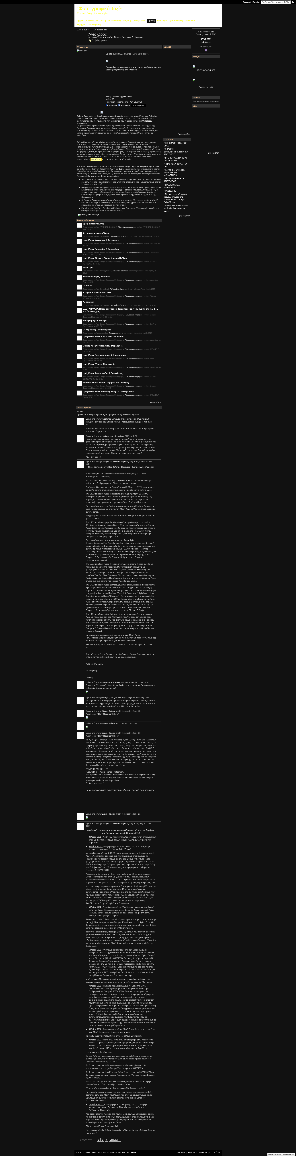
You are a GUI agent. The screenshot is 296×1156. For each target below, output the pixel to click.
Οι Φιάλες (87, 286)
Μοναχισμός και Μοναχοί (95, 320)
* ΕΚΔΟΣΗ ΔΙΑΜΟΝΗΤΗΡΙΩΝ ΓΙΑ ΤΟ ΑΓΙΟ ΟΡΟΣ (176, 152)
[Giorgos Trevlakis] (169, 122)
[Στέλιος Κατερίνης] (197, 112)
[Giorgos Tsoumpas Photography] (82, 41)
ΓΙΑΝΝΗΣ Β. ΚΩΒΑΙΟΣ (111, 682)
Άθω (91, 121)
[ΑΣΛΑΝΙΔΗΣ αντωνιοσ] (205, 129)
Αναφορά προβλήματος (197, 1152)
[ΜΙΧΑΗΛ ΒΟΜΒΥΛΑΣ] (169, 73)
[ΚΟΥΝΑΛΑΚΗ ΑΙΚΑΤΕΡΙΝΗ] (205, 112)
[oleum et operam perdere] (213, 112)
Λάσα (138, 118)
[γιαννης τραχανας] (177, 97)
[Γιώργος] (177, 130)
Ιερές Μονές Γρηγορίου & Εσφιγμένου (101, 249)
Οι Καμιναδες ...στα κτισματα (97, 330)
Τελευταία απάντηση (125, 227)
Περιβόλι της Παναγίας (122, 96)
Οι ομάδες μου (100, 30)
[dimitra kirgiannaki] (169, 113)
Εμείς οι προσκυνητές (93, 224)
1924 (121, 169)
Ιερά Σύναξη (96, 159)
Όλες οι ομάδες (83, 30)
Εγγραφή (247, 2)
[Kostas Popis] (177, 64)
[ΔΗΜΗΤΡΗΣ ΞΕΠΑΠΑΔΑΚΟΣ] (197, 129)
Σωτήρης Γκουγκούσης (111, 698)
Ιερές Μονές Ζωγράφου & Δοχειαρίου (101, 240)
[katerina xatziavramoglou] (185, 113)
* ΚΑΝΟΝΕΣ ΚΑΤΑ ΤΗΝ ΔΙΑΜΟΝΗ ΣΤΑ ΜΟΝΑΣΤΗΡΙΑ (174, 172)
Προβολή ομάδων (99, 40)
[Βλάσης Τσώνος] (169, 89)
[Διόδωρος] (185, 56)
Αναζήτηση (293, 2)
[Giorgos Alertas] (185, 97)
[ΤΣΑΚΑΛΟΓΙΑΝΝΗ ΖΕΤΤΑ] (205, 146)
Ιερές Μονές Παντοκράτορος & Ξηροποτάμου (104, 355)
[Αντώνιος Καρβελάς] (213, 146)
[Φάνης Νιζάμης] (177, 73)
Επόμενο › (115, 1140)
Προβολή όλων (155, 402)
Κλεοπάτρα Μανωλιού (111, 419)
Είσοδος (256, 2)
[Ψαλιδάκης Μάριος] (185, 130)
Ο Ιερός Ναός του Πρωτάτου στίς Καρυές (103, 346)
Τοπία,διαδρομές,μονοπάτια (96, 276)
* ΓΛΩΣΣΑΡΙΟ (170, 191)
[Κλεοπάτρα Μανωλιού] (177, 105)
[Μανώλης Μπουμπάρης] (205, 137)
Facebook (125, 105)
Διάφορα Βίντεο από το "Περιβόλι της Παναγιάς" (106, 382)
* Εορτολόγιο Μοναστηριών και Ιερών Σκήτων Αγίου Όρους (176, 208)
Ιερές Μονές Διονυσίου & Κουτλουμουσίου (103, 337)
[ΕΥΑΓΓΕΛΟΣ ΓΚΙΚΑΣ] (213, 137)
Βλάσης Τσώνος (108, 711)
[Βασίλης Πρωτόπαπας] (185, 64)
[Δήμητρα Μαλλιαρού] (197, 121)
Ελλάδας (88, 118)
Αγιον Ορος (88, 267)
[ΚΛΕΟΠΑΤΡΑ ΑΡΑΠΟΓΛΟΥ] (213, 129)
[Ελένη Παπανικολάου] (197, 137)
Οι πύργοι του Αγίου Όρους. (97, 233)
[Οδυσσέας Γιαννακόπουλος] (169, 105)
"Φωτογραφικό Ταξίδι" (101, 8)
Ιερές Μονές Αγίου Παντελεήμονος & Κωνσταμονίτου (108, 392)
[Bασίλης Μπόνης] (169, 81)
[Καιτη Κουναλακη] (185, 105)
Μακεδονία (115, 121)
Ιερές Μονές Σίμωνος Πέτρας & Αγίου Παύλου (105, 258)
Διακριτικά (181, 1152)
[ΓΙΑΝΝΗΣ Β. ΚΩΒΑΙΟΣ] (177, 56)
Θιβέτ (146, 118)
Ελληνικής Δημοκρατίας (149, 166)
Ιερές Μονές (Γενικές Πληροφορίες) (99, 364)
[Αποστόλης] (169, 64)
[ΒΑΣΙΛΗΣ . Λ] (185, 73)
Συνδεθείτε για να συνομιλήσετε (281, 1154)
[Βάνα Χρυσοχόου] (213, 121)
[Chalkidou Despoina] (205, 121)
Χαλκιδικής (101, 121)
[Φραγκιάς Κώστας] (185, 81)
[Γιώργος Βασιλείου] (185, 122)
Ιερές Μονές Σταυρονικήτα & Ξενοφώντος (103, 373)
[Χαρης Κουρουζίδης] (185, 89)
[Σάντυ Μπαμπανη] (197, 146)
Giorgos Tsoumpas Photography (128, 37)
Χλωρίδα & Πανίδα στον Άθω (97, 293)
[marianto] (177, 113)
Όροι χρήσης (215, 1152)
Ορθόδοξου (147, 121)
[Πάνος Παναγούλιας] (169, 97)
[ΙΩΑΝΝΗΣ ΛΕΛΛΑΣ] (177, 122)
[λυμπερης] (177, 81)
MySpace (113, 105)
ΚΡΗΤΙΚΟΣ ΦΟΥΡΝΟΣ (206, 70)
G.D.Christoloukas (101, 1152)
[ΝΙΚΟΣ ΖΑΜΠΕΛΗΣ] (169, 130)
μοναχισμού (82, 123)
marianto (105, 436)
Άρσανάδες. (88, 302)
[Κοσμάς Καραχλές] (177, 89)
